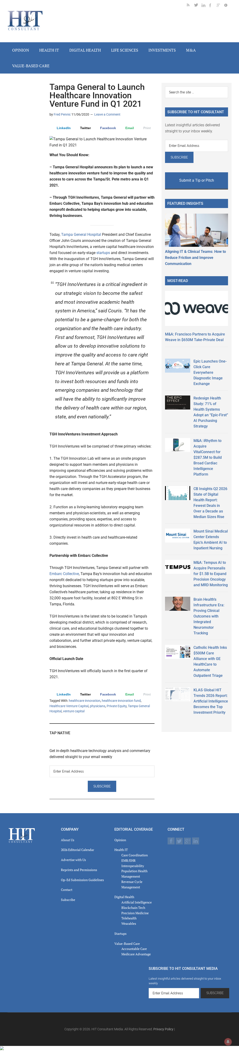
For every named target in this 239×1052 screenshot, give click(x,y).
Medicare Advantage (136, 954)
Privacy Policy (163, 1029)
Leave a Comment (107, 114)
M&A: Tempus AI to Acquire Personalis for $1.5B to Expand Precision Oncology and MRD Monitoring (210, 573)
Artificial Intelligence (136, 902)
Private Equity (117, 706)
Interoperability (132, 866)
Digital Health (124, 897)
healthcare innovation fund (121, 701)
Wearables (128, 923)
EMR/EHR (128, 860)
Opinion (120, 840)
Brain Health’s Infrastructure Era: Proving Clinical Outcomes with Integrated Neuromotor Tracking (208, 616)
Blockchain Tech (133, 907)
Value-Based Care (127, 943)
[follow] (198, 6)
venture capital (73, 711)
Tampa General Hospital (81, 234)
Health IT (121, 849)
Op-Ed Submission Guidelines (82, 880)
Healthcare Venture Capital (68, 706)
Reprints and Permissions (79, 870)
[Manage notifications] (228, 1041)
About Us (67, 840)
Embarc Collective (64, 574)
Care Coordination (134, 855)
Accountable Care (134, 948)
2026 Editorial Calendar (77, 849)
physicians (97, 706)
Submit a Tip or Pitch (196, 180)
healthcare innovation (84, 701)
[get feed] (190, 6)
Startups (120, 933)
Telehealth (129, 918)
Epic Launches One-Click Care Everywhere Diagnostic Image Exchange (210, 372)
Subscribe (68, 899)
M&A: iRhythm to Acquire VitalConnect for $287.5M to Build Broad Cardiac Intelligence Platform (207, 457)
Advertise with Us (73, 860)
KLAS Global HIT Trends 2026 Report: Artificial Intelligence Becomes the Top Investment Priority (210, 701)
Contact (66, 889)
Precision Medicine (135, 913)
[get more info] (228, 6)
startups (103, 253)
